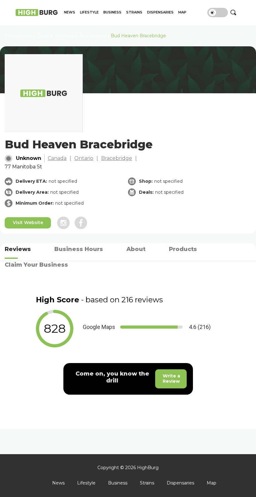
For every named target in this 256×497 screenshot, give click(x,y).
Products (183, 249)
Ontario (66, 35)
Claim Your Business (36, 264)
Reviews (18, 249)
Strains (134, 12)
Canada (57, 158)
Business (112, 12)
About (135, 249)
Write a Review (171, 378)
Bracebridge (93, 35)
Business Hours (78, 249)
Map (182, 12)
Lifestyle (89, 12)
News (69, 12)
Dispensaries (160, 12)
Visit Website (28, 222)
